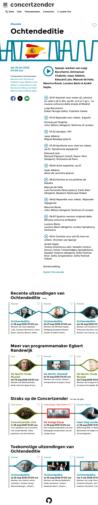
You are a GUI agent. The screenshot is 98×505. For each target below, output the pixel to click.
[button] (48, 71)
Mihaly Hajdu (31, 91)
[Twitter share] (20, 99)
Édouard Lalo (16, 79)
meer (44, 298)
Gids (19, 11)
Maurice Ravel (17, 91)
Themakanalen (32, 11)
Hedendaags (49, 404)
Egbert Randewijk (53, 272)
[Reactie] (26, 99)
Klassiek (16, 24)
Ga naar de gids (77, 399)
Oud (13, 356)
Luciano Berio (24, 85)
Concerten (48, 11)
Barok (18, 404)
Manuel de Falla (29, 88)
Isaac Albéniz (26, 82)
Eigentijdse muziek (65, 404)
